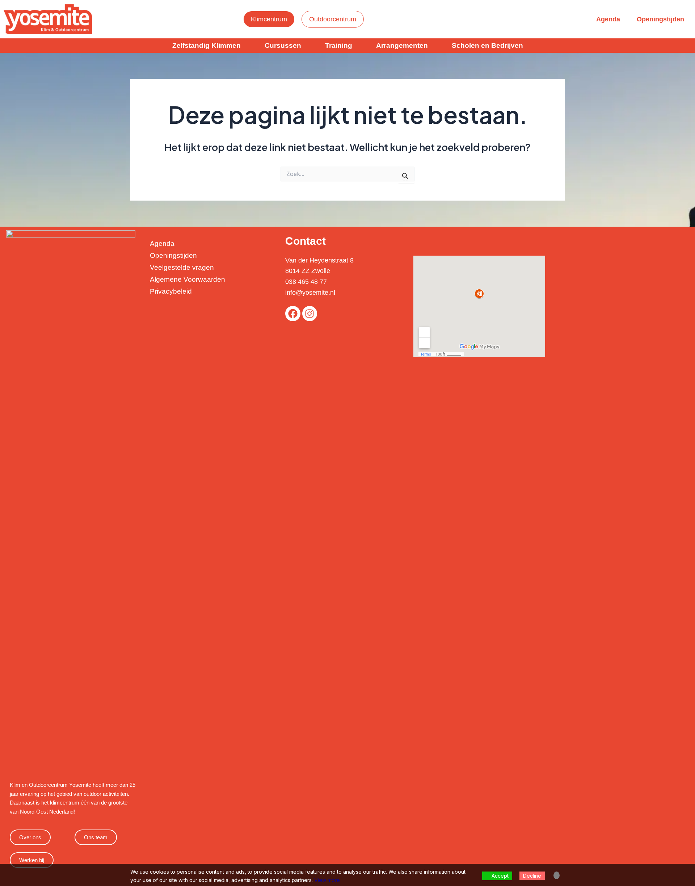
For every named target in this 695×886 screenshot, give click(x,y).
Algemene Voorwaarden (187, 279)
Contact (305, 241)
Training (338, 45)
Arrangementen (402, 45)
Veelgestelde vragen (182, 267)
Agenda (608, 19)
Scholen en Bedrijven (487, 45)
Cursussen (283, 45)
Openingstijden (660, 19)
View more (327, 880)
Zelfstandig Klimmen (206, 45)
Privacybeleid (171, 291)
